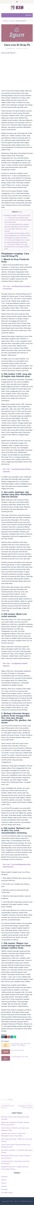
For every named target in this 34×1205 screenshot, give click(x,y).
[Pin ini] (8, 1037)
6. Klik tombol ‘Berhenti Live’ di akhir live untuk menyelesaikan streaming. (16, 241)
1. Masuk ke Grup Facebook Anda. (16, 218)
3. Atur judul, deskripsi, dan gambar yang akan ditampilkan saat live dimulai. (16, 225)
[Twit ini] (5, 1037)
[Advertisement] (17, 72)
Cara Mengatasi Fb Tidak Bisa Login (7, 1105)
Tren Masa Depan (7, 1192)
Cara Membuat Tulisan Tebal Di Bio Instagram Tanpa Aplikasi (20, 1044)
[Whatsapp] (15, 1037)
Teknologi (4, 1189)
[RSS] (17, 2)
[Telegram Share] (11, 1037)
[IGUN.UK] (17, 7)
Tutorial (3, 1183)
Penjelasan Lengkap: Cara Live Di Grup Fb (16, 215)
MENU (29, 15)
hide (20, 212)
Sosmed (10, 1099)
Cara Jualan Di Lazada (17, 1050)
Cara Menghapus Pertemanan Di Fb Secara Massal (25, 1105)
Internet (3, 1180)
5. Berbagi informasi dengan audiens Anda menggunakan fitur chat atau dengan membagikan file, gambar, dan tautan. (17, 235)
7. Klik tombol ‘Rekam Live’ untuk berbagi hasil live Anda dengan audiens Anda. (16, 246)
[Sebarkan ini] (2, 1037)
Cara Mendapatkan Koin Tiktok (19, 1057)
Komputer (4, 1176)
